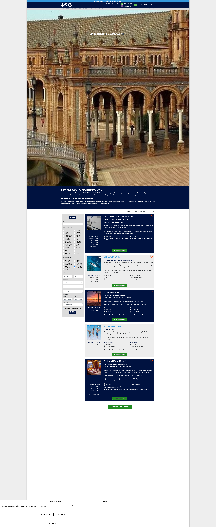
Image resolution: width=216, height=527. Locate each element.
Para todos (74, 9)
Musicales (78, 244)
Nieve (66, 230)
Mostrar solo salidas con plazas (73, 308)
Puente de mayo (68, 264)
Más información (120, 250)
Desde (64, 296)
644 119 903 (128, 3)
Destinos (93, 9)
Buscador (151, 9)
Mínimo (64, 274)
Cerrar (105, 501)
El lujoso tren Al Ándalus (115, 361)
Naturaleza (67, 246)
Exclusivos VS (68, 242)
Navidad (67, 261)
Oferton (67, 247)
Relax (66, 250)
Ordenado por (130, 211)
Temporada (102, 9)
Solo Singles (65, 9)
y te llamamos (119, 1)
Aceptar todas (45, 514)
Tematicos (67, 253)
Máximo (76, 274)
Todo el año (67, 267)
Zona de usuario (147, 4)
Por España (78, 249)
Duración (66, 302)
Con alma (67, 233)
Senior (77, 252)
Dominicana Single (112, 292)
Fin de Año (67, 260)
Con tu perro (68, 236)
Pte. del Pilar (79, 264)
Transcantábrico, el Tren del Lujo (118, 216)
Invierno (78, 260)
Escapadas (67, 241)
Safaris (77, 250)
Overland (78, 247)
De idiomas (67, 239)
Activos (78, 230)
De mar (77, 239)
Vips (66, 255)
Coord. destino (68, 235)
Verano (66, 269)
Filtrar (72, 217)
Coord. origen (79, 233)
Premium (78, 253)
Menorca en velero (112, 257)
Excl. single (79, 241)
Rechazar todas (62, 514)
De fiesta (78, 238)
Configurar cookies (54, 519)
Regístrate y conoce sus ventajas (146, 6)
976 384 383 (128, 6)
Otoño (77, 261)
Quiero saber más (54, 523)
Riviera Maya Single (112, 326)
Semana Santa (79, 266)
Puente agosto (68, 263)
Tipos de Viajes (83, 9)
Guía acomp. (78, 235)
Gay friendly (79, 242)
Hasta (75, 296)
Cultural (67, 238)
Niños (77, 246)
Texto (65, 221)
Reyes (66, 266)
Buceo (66, 232)
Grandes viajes (68, 244)
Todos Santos (79, 267)
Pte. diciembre (79, 263)
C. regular (78, 232)
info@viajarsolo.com (112, 3)
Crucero (78, 236)
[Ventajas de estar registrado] (151, 216)
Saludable (67, 252)
